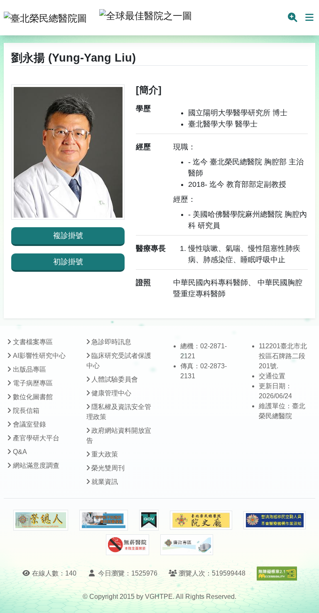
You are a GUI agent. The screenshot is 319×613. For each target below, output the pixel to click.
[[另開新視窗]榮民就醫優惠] (103, 520)
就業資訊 (104, 481)
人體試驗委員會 (114, 379)
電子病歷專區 (33, 383)
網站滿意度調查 (36, 465)
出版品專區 (29, 369)
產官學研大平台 (36, 438)
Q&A (20, 451)
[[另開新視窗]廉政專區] (186, 544)
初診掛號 (68, 262)
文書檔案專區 (33, 341)
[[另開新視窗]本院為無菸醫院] (127, 544)
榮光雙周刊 (108, 468)
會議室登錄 (29, 424)
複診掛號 (68, 235)
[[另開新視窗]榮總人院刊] (40, 520)
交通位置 (272, 376)
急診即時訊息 (111, 341)
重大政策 (104, 454)
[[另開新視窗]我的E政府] (149, 520)
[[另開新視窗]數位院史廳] (201, 520)
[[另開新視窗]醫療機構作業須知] (274, 520)
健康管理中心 (111, 393)
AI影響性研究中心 (39, 355)
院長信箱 (26, 410)
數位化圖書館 (33, 396)
